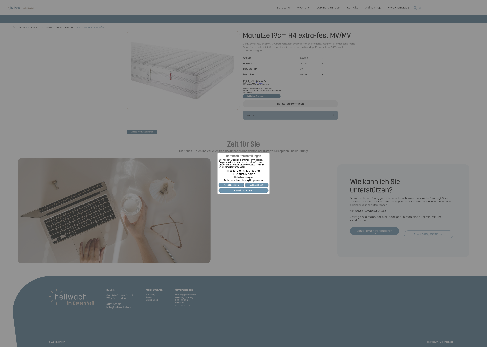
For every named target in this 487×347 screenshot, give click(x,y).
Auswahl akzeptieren (243, 190)
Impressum (256, 180)
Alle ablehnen (256, 185)
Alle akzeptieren (231, 185)
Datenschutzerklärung (236, 180)
